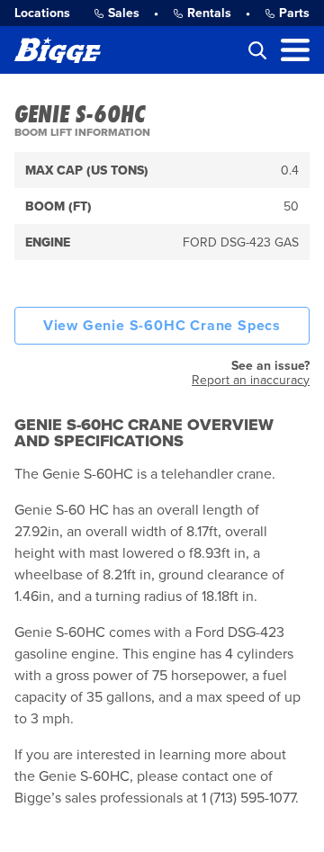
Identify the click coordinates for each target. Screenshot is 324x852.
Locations (42, 13)
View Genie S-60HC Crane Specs (162, 326)
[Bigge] (57, 50)
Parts (294, 13)
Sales (124, 13)
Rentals (209, 13)
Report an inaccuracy (251, 380)
